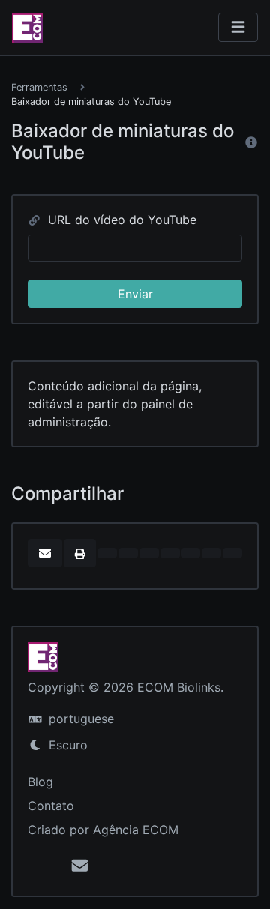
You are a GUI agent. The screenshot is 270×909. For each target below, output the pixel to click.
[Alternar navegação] (238, 27)
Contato (51, 805)
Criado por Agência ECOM (103, 829)
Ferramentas (39, 87)
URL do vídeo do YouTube (120, 219)
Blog (40, 781)
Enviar (135, 293)
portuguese (79, 718)
